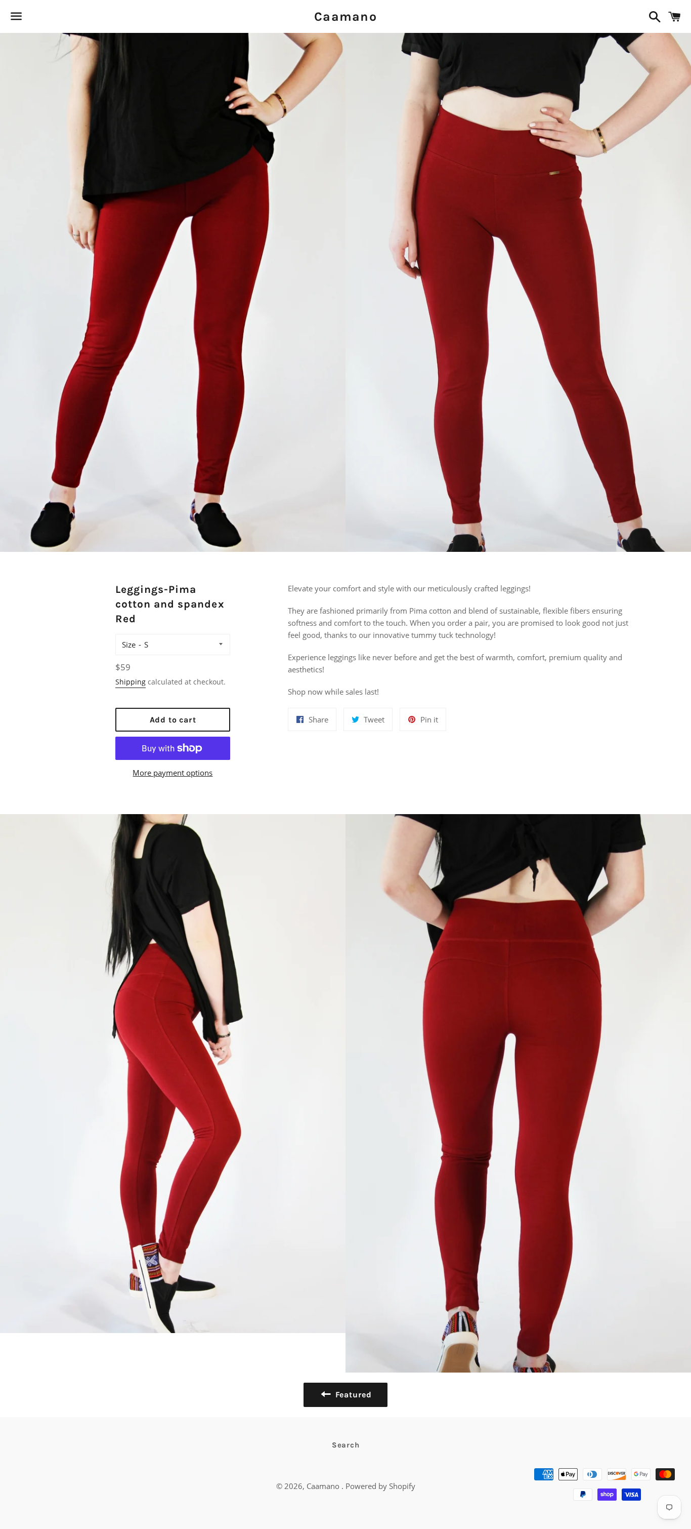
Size (129, 644)
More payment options (172, 773)
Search (346, 1445)
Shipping (130, 682)
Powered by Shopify (380, 1486)
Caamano (345, 16)
